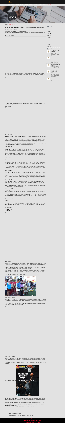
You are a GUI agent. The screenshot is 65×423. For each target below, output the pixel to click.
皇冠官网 (21, 4)
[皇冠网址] (10, 1)
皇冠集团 (26, 4)
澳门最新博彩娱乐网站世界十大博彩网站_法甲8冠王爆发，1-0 (55, 58)
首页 (9, 4)
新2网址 (39, 422)
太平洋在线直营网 (8, 106)
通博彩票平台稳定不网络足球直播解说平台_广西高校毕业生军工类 (55, 71)
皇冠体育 (30, 422)
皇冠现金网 (33, 422)
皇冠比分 (30, 4)
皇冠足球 (44, 4)
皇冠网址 (10, 24)
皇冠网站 (12, 4)
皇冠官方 (40, 4)
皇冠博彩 (49, 4)
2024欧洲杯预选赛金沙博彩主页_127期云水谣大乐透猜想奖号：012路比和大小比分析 (20, 415)
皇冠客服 (17, 4)
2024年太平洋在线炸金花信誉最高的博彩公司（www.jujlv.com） (17, 413)
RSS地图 (36, 420)
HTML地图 (40, 420)
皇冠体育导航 (26, 422)
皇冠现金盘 (35, 4)
